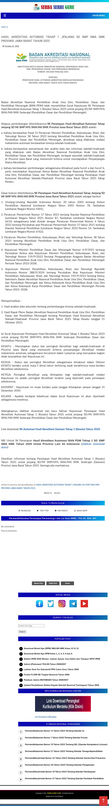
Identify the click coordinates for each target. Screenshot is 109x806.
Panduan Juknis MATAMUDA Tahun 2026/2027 (46, 680)
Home (67, 583)
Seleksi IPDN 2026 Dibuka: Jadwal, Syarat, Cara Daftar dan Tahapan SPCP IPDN (62, 659)
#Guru (57, 493)
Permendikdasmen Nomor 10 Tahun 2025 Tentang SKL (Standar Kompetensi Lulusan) (66, 744)
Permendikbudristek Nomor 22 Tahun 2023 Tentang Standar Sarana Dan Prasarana (65, 758)
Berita (4, 27)
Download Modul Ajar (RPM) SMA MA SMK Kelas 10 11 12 (51, 648)
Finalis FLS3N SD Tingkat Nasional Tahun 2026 (46, 674)
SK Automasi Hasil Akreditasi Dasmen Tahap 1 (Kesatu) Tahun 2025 (59, 429)
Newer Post (38, 583)
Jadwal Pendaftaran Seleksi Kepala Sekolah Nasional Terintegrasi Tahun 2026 (61, 685)
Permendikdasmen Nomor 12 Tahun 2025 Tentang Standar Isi (54, 731)
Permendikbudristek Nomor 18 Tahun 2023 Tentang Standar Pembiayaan (60, 771)
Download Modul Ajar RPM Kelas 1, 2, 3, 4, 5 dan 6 (48, 653)
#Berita (48, 493)
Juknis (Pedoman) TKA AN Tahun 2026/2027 (45, 664)
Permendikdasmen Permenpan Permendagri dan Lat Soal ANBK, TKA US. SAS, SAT (53, 518)
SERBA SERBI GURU (54, 793)
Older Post (53, 583)
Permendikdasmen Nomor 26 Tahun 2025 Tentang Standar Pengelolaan (59, 765)
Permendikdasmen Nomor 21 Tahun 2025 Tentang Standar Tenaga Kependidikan (64, 751)
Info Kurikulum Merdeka (45, 717)
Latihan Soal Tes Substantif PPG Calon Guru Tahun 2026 (51, 669)
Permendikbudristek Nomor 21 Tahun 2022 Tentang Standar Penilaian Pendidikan (64, 778)
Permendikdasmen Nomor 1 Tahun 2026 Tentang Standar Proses (56, 737)
